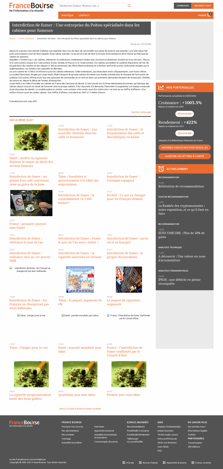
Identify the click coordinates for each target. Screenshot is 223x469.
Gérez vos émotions (167, 442)
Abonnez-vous (202, 6)
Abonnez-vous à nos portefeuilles (184, 147)
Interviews (99, 426)
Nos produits (68, 434)
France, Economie (26, 39)
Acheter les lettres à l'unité (184, 156)
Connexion (183, 6)
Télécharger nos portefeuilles (135, 440)
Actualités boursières (72, 442)
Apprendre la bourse (104, 430)
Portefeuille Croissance (138, 430)
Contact (84, 15)
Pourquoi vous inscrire (72, 426)
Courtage (66, 438)
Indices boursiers (166, 430)
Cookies (192, 434)
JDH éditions (194, 446)
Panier (204, 15)
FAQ (160, 450)
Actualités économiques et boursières (105, 436)
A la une (130, 462)
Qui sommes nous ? (197, 426)
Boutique (67, 15)
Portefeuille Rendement (138, 434)
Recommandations (136, 426)
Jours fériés (163, 446)
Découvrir (185, 113)
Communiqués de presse (106, 441)
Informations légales (197, 430)
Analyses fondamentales (169, 426)
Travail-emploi (195, 443)
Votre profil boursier (167, 438)
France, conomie (203, 462)
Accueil (12, 39)
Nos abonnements (70, 430)
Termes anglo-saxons (168, 434)
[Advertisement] (185, 50)
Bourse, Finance (150, 462)
